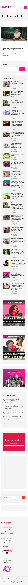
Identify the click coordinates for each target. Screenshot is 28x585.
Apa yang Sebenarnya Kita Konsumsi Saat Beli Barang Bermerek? (17, 163)
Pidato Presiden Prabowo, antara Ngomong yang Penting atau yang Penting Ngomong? (18, 230)
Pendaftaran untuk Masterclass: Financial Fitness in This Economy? (18, 195)
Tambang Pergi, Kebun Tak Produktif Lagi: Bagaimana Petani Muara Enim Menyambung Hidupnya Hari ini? (17, 218)
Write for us (13, 581)
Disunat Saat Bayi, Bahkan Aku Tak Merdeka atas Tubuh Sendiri (17, 173)
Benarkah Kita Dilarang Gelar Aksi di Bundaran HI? (17, 102)
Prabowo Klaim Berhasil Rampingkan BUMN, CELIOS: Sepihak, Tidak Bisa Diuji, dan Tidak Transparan (17, 286)
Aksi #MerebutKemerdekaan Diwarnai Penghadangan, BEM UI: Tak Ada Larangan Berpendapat (17, 205)
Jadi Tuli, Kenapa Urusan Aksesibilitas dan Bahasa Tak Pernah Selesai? (17, 93)
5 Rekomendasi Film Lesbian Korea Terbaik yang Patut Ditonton (13, 400)
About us (4, 581)
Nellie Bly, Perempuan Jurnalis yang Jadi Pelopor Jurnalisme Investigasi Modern (18, 241)
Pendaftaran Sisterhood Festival (17, 154)
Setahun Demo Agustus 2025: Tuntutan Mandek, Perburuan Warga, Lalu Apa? (17, 134)
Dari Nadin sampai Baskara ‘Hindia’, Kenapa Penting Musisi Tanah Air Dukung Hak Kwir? (17, 252)
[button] (25, 7)
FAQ (18, 582)
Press (12, 582)
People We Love (7, 46)
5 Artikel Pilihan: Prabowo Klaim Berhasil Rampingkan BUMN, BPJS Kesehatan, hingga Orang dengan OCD (18, 263)
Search (5, 64)
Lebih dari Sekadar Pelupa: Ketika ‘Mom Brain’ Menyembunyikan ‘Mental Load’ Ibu (17, 112)
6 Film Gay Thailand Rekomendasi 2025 (14, 412)
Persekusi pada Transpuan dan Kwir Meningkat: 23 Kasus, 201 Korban (17, 275)
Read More (6, 55)
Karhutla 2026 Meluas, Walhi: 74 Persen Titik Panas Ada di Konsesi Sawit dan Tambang (17, 123)
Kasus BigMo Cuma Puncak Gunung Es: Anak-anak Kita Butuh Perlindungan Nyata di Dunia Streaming (18, 184)
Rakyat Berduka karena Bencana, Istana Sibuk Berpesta (17, 83)
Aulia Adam (6, 53)
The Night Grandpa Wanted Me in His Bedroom (13, 417)
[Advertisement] (14, 473)
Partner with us (22, 581)
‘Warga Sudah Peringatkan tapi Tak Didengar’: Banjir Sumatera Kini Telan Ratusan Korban (13, 406)
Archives (5, 494)
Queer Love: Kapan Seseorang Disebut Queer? (14, 422)
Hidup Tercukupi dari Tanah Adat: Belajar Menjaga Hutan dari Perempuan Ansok (16, 145)
